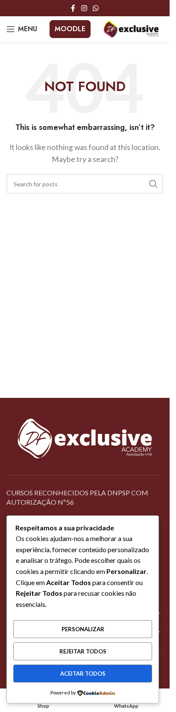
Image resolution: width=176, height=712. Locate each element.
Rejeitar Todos (82, 651)
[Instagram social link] (84, 8)
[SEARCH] (153, 184)
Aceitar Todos (83, 673)
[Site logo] (131, 28)
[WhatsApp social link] (96, 8)
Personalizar (83, 629)
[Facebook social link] (73, 8)
